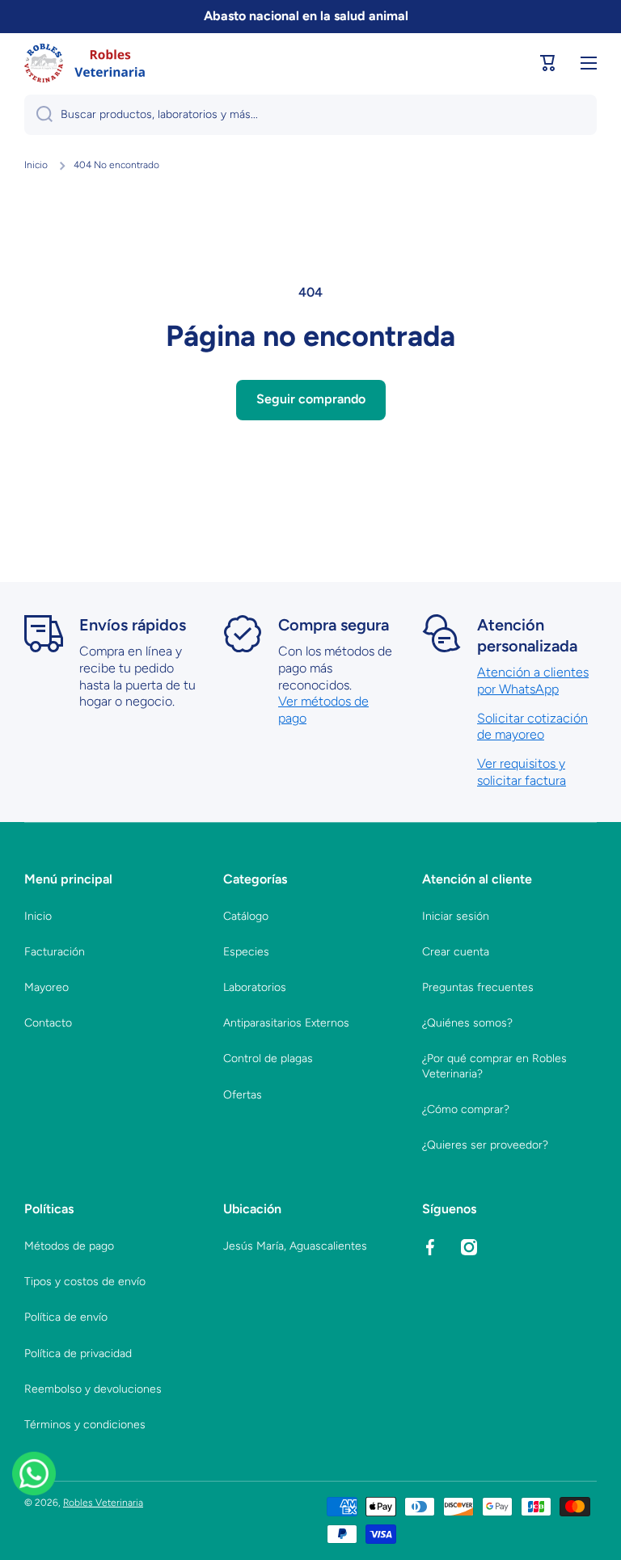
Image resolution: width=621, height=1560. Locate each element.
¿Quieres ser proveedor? (485, 1145)
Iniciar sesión (455, 916)
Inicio (36, 165)
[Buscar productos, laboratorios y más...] (38, 115)
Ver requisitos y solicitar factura (521, 772)
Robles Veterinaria (103, 1502)
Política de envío (66, 1317)
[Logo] (85, 63)
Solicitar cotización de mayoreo (532, 726)
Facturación (54, 952)
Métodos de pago (69, 1246)
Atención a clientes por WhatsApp (533, 680)
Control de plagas (268, 1058)
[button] (548, 63)
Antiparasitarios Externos (286, 1023)
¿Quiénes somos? (467, 1023)
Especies (246, 952)
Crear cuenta (455, 952)
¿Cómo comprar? (465, 1109)
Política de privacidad (78, 1353)
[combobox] (310, 115)
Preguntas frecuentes (478, 987)
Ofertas (242, 1095)
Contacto (48, 1023)
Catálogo (245, 916)
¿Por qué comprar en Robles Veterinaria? (494, 1066)
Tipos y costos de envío (85, 1281)
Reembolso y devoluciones (93, 1389)
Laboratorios (254, 987)
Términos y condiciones (85, 1424)
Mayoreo (46, 987)
